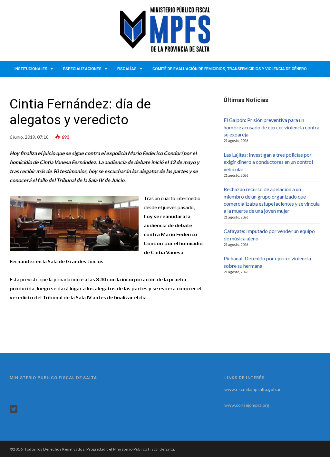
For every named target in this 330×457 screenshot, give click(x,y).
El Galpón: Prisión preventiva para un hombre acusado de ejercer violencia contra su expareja (271, 127)
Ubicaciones (60, 85)
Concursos (26, 85)
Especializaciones (82, 69)
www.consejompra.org (246, 405)
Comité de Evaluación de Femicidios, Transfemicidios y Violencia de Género (229, 69)
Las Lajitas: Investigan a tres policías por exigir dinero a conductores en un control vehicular (268, 162)
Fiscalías (127, 69)
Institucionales (31, 69)
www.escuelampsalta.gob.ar (252, 389)
